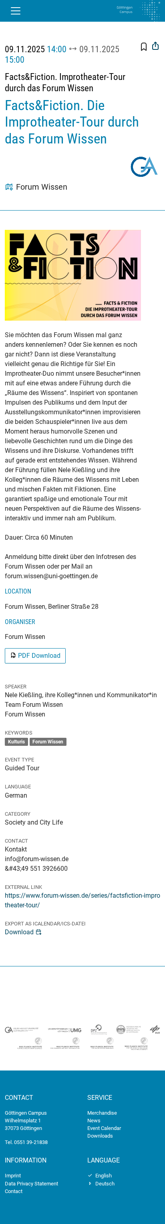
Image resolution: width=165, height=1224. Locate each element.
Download (19, 932)
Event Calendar (104, 1128)
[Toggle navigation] (15, 11)
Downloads (100, 1136)
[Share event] (155, 47)
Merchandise (102, 1113)
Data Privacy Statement (31, 1184)
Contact (13, 1191)
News (94, 1121)
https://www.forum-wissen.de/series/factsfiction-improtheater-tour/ (82, 900)
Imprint (13, 1176)
